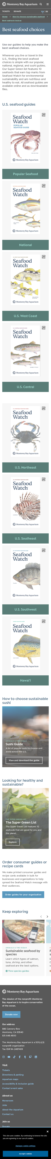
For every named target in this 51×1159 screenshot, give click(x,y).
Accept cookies (25, 1154)
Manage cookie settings (26, 1146)
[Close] (47, 1131)
